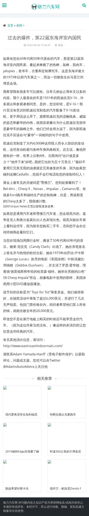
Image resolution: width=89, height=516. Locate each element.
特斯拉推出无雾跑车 (63, 414)
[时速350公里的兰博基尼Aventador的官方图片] (67, 435)
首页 (10, 25)
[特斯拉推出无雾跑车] (67, 398)
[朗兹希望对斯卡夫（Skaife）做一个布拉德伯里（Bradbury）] (22, 472)
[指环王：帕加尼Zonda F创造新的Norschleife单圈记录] (67, 472)
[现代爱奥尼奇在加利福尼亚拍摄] (22, 398)
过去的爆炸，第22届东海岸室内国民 (44, 37)
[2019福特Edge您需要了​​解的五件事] (22, 435)
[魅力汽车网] (45, 7)
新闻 (19, 25)
